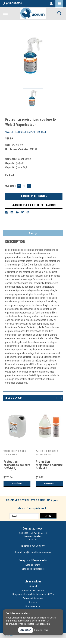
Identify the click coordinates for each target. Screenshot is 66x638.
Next (61, 398)
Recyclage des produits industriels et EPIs (33, 594)
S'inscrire (40, 569)
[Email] (12, 212)
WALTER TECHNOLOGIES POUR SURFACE (15, 451)
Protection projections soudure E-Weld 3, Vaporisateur (17, 465)
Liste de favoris (33, 565)
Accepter (25, 629)
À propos (33, 602)
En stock (9, 175)
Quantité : (10, 185)
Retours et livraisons (33, 598)
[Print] (17, 212)
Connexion (26, 569)
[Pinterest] (27, 212)
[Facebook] (6, 212)
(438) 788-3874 (14, 3)
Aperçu (33, 233)
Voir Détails (17, 483)
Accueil (33, 586)
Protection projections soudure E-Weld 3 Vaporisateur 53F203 (49, 465)
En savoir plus (41, 630)
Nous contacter (33, 606)
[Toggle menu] (5, 13)
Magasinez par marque (33, 590)
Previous (56, 398)
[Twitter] (22, 212)
